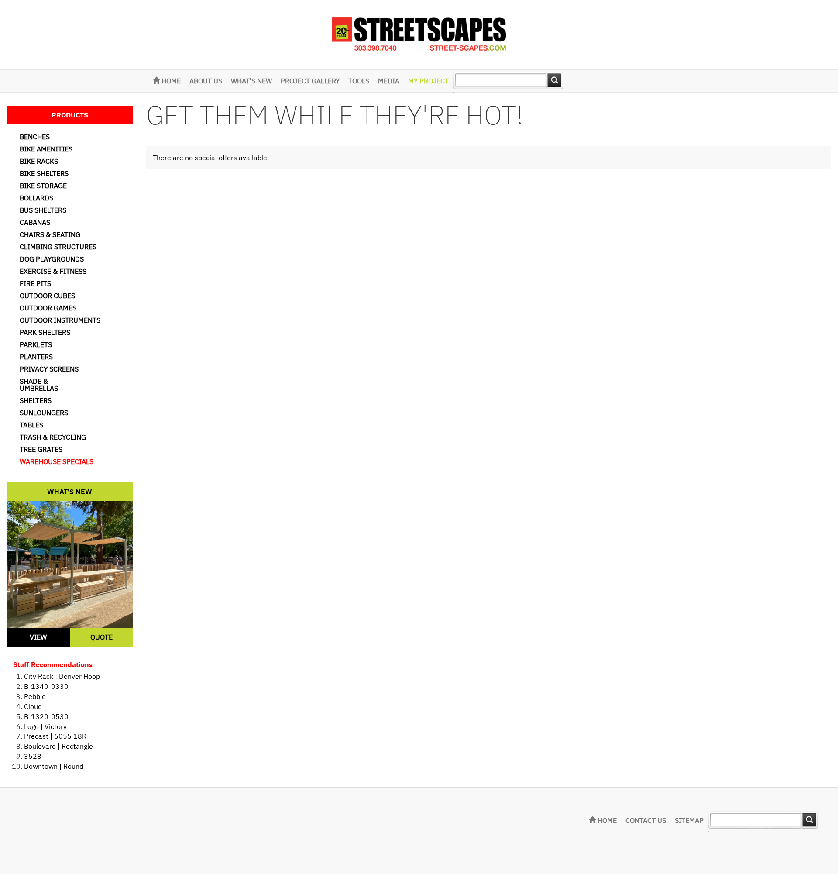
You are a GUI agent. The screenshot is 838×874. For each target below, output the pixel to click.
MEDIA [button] (388, 80)
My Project (428, 80)
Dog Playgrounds (52, 259)
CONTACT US (645, 820)
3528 (32, 756)
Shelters (36, 400)
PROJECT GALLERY (310, 80)
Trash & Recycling (53, 437)
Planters (36, 356)
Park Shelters (45, 332)
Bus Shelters (43, 210)
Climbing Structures (58, 246)
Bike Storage (43, 185)
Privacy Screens (49, 369)
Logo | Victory (45, 726)
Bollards (36, 197)
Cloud (33, 706)
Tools (358, 80)
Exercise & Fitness (53, 271)
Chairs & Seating (50, 234)
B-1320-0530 (46, 716)
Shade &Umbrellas (39, 384)
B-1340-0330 (46, 686)
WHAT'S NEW (251, 80)
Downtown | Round (53, 766)
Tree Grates (41, 449)
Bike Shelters (44, 173)
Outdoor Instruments (60, 320)
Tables (31, 424)
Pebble (35, 696)
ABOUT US (205, 80)
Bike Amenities (46, 149)
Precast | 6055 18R (55, 736)
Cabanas (35, 222)
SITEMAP (689, 820)
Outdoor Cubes (47, 295)
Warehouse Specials (56, 461)
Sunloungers (44, 412)
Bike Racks (39, 161)
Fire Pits (35, 283)
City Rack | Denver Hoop (62, 676)
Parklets (36, 344)
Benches (35, 136)
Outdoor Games (48, 307)
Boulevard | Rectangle (58, 746)
